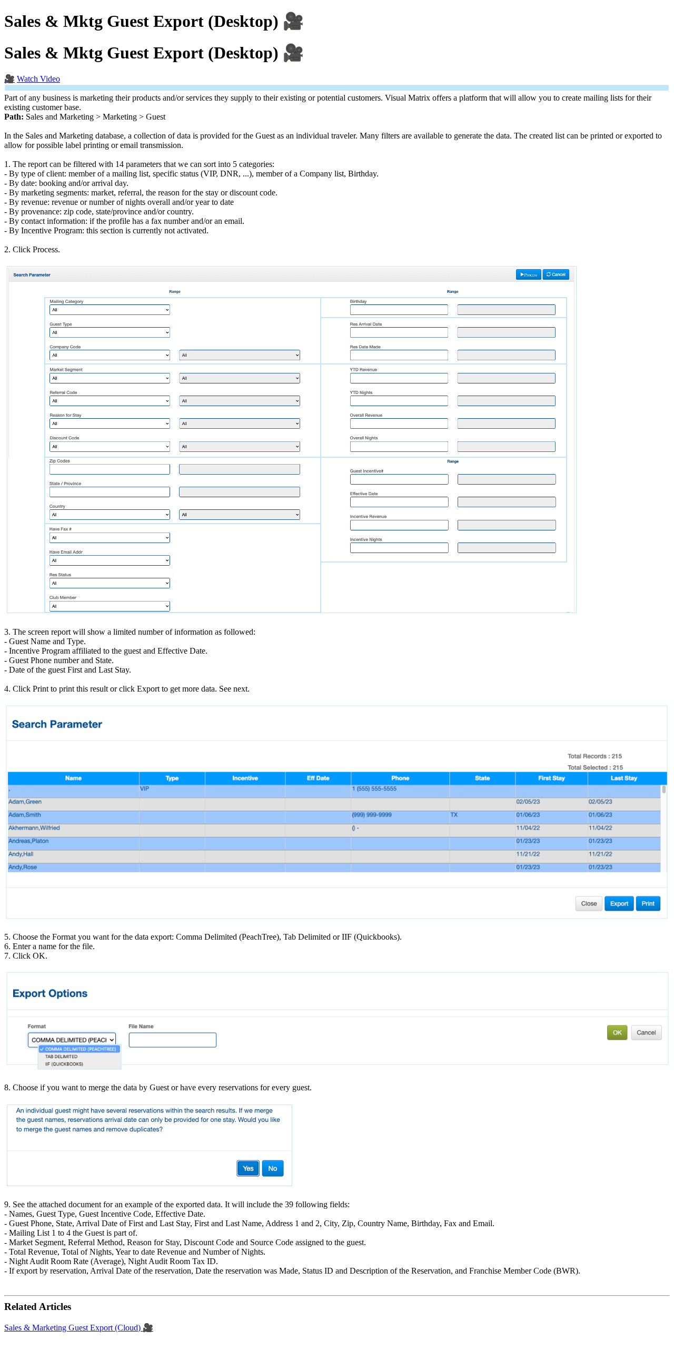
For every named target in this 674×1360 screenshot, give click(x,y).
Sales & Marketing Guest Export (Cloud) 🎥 (78, 1327)
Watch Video (38, 78)
